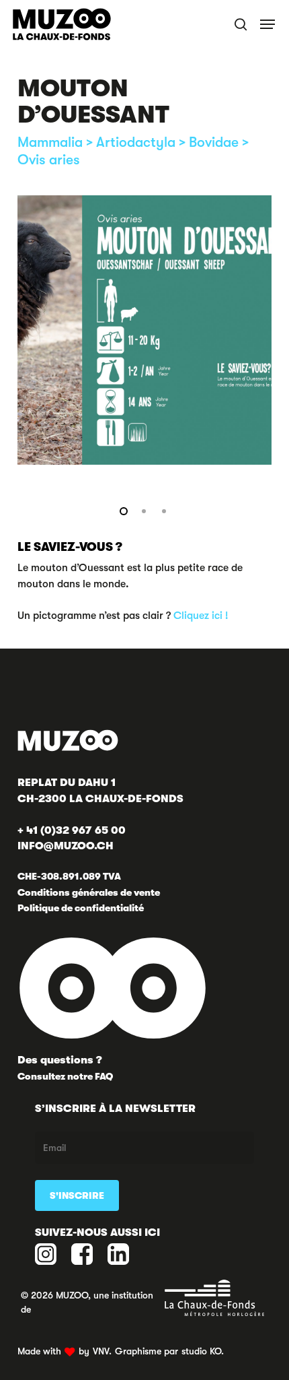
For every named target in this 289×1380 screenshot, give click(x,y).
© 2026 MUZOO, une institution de (87, 1302)
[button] (268, 24)
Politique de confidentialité (80, 907)
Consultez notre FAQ (65, 1076)
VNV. (102, 1351)
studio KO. (202, 1351)
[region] (144, 330)
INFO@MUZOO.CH (65, 846)
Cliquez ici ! (200, 616)
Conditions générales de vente (88, 892)
